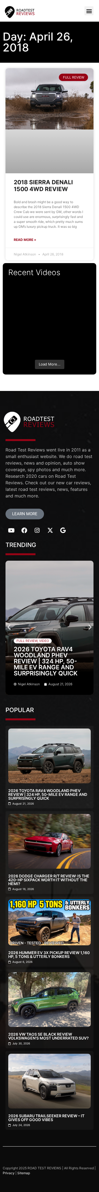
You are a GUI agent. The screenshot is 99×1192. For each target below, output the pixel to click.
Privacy (9, 1173)
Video (44, 641)
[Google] (63, 530)
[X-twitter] (50, 530)
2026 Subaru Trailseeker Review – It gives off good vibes (46, 1117)
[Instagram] (37, 530)
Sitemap (23, 1173)
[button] (89, 10)
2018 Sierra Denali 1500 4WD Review (43, 185)
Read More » (25, 240)
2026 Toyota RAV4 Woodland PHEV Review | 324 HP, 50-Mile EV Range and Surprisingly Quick (46, 661)
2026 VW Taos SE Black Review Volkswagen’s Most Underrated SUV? (48, 1036)
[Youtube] (11, 530)
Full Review (26, 641)
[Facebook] (24, 530)
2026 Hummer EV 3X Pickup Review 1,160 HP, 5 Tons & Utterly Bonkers (49, 954)
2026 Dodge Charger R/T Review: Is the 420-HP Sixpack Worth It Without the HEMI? (48, 880)
